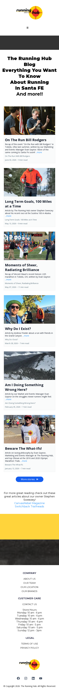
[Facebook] (18, 678)
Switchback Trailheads (29, 506)
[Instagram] (26, 678)
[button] (27, 27)
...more (39, 152)
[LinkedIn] (33, 678)
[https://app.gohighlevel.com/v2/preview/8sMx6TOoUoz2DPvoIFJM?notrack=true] (29, 13)
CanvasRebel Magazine (29, 503)
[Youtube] (40, 678)
